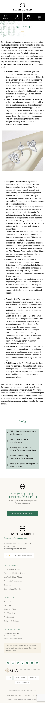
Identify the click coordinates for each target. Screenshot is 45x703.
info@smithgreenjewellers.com (15, 549)
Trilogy (9, 182)
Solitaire (9, 72)
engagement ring (33, 62)
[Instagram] (13, 663)
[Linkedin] (32, 663)
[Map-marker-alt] (22, 663)
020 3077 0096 (9, 546)
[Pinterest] (27, 663)
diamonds (22, 105)
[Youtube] (37, 663)
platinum (20, 88)
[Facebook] (8, 663)
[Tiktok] (18, 663)
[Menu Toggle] (39, 16)
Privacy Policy (14, 696)
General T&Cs (31, 696)
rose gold (35, 88)
